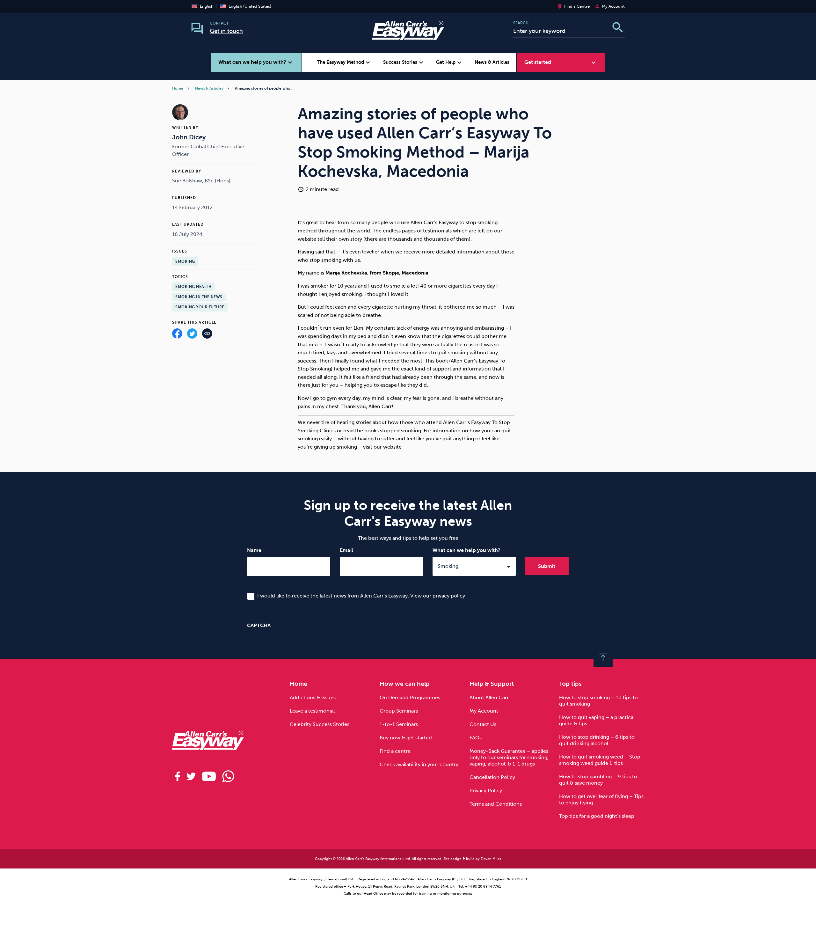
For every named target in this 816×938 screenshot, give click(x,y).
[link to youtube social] (209, 776)
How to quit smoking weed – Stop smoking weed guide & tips (599, 760)
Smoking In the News (198, 297)
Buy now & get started (406, 738)
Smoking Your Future (199, 307)
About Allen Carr (489, 697)
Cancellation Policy (492, 777)
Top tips (570, 683)
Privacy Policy (486, 791)
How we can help (405, 683)
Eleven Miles (491, 859)
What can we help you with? (466, 550)
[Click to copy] (207, 335)
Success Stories (404, 62)
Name (254, 550)
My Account (484, 711)
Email (346, 550)
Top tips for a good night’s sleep (596, 816)
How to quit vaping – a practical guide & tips (597, 720)
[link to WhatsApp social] (228, 776)
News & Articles (492, 62)
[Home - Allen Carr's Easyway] (408, 36)
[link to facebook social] (177, 776)
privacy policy (449, 596)
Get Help (449, 62)
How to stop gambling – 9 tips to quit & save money (598, 779)
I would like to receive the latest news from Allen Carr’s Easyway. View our (361, 596)
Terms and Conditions (496, 804)
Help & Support (492, 683)
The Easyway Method (344, 62)
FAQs (476, 738)
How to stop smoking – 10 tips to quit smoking (598, 700)
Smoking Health (193, 287)
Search (520, 23)
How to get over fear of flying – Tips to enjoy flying (601, 799)
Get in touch (226, 30)
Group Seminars (399, 711)
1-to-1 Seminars (399, 724)
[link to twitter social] (191, 776)
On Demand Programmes (410, 697)
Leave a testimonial (312, 711)
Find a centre (395, 751)
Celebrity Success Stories (319, 724)
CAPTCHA (259, 625)
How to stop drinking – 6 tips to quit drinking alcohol (597, 740)
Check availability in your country (419, 764)
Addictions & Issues (313, 697)
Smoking (185, 261)
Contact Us (483, 724)
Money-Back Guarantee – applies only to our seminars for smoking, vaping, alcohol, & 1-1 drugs (509, 757)
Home (177, 88)
